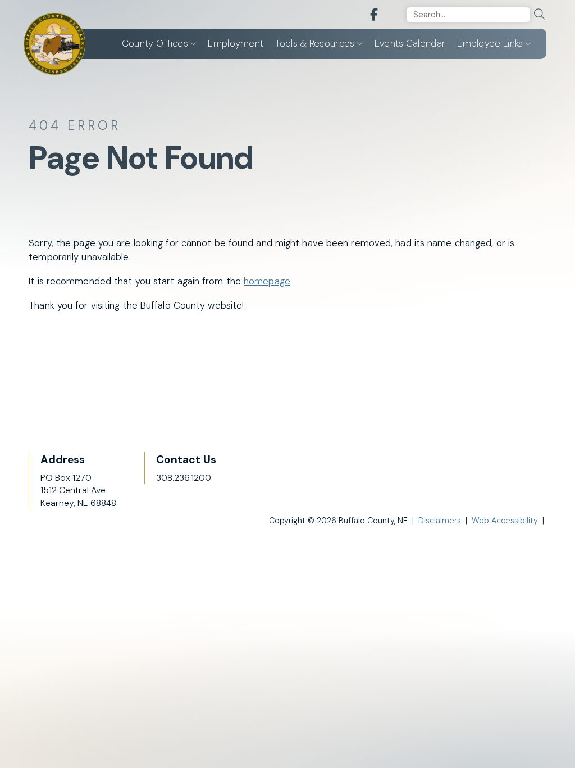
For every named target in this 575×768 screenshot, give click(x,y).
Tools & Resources (314, 43)
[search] (539, 14)
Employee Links (490, 43)
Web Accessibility (505, 521)
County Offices (155, 43)
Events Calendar (410, 43)
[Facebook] (374, 15)
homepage (267, 281)
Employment (235, 43)
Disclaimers (439, 521)
